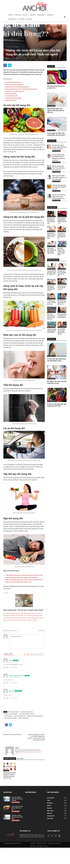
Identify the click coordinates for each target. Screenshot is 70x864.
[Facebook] (48, 835)
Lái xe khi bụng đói (11, 96)
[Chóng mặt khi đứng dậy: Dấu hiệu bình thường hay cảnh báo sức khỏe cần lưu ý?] (49, 156)
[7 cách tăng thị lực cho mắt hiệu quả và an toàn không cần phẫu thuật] (51, 296)
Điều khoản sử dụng (41, 843)
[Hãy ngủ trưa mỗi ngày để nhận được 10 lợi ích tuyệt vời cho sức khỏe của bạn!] (51, 281)
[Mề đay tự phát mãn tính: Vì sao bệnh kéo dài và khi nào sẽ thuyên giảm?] (49, 167)
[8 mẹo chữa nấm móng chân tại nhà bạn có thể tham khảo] (6, 808)
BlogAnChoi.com (24, 835)
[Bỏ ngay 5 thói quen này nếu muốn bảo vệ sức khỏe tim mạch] (57, 372)
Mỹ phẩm (50, 803)
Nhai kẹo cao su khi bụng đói (14, 91)
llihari (17, 748)
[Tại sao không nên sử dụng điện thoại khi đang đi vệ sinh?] (62, 325)
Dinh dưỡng (6, 770)
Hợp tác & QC (57, 843)
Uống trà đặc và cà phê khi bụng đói (17, 87)
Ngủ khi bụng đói (10, 100)
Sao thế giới (50, 798)
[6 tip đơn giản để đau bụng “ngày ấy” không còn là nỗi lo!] (51, 266)
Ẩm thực (18, 15)
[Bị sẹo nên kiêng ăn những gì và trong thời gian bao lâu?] (62, 310)
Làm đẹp (32, 15)
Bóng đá (49, 813)
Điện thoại (50, 810)
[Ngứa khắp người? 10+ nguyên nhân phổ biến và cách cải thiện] (57, 99)
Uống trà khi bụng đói (23, 718)
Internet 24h (50, 816)
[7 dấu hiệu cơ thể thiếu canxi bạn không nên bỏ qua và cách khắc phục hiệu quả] (62, 229)
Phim (48, 800)
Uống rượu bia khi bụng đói (14, 84)
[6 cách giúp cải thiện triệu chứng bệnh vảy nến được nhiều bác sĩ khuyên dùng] (57, 124)
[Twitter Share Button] (10, 65)
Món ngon (50, 818)
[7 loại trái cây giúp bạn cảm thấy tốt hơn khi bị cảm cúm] (49, 186)
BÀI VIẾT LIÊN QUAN (9, 758)
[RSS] (55, 835)
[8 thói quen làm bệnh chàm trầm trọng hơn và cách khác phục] (49, 177)
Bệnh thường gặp (15, 46)
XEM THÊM (20, 758)
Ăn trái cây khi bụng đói (13, 82)
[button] (64, 17)
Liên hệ (46, 846)
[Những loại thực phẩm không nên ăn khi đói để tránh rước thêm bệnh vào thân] (9, 766)
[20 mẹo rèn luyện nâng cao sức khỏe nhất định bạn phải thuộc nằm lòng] (51, 310)
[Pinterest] (52, 835)
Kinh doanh (12, 19)
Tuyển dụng (50, 843)
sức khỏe (15, 664)
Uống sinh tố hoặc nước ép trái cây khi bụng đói (21, 89)
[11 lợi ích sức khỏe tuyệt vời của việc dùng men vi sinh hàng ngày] (51, 214)
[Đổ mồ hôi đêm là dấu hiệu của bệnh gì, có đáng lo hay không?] (62, 296)
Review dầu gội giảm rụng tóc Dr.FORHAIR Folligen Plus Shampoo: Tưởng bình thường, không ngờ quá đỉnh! (36, 737)
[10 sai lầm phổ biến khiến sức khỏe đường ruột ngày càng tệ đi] (6, 799)
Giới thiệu (33, 843)
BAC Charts (33, 846)
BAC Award (40, 846)
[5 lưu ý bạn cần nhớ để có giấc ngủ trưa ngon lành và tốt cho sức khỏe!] (62, 281)
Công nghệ (40, 15)
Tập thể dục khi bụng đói (13, 98)
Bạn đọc (29, 19)
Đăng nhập (41, 630)
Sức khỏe (21, 19)
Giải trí (10, 15)
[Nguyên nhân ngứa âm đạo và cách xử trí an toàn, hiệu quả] (51, 229)
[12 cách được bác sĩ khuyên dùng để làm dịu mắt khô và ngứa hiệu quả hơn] (49, 146)
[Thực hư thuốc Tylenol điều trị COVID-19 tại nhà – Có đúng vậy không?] (62, 214)
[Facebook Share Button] (5, 65)
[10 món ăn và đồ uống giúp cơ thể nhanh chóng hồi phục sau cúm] (49, 196)
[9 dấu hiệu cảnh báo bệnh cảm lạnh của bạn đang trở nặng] (6, 817)
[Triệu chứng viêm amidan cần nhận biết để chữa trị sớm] (51, 244)
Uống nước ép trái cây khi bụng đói (35, 716)
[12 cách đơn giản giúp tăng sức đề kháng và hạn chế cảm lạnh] (57, 350)
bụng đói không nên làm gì (27, 711)
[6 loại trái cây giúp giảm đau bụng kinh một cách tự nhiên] (57, 395)
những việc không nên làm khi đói (26, 714)
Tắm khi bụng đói (10, 93)
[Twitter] (59, 835)
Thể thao (50, 15)
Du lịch (25, 15)
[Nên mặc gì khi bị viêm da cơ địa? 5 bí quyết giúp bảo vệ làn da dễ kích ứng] (57, 77)
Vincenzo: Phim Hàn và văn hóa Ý (12, 734)
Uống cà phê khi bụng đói (19, 716)
